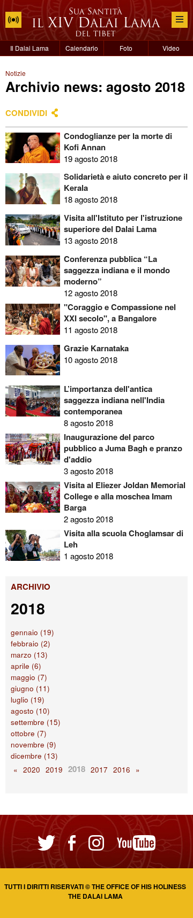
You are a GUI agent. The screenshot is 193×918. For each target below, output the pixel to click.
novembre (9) (33, 744)
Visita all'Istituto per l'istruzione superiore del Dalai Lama (123, 223)
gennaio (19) (32, 632)
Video (171, 47)
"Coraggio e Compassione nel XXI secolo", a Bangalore (120, 312)
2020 (31, 770)
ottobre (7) (29, 733)
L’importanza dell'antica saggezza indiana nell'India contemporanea (114, 400)
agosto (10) (30, 711)
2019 (54, 770)
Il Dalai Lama (29, 47)
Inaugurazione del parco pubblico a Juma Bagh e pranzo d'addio (123, 448)
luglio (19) (27, 700)
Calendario (81, 47)
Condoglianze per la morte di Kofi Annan (118, 141)
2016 (121, 770)
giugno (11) (30, 688)
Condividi (26, 113)
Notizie (15, 73)
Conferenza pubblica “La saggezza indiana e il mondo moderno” (117, 270)
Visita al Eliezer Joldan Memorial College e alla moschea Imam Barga (124, 496)
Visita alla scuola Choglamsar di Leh (123, 538)
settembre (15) (36, 722)
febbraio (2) (30, 643)
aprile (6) (26, 666)
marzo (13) (29, 655)
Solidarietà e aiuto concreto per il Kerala (126, 182)
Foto (126, 47)
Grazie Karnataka (96, 348)
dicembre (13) (34, 756)
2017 (99, 770)
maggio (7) (29, 677)
